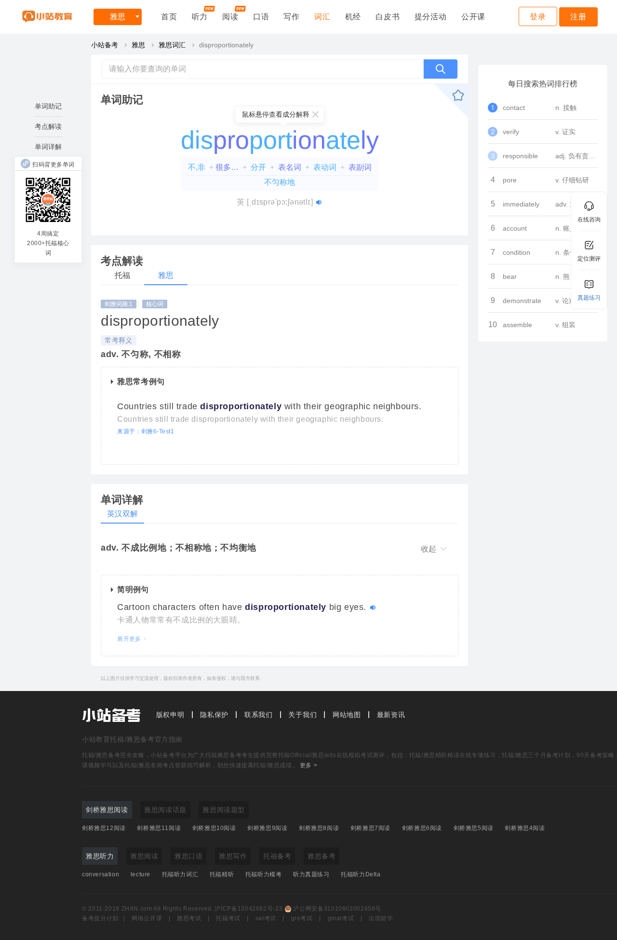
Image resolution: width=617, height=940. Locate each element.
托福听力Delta (360, 874)
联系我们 (258, 715)
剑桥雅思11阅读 (159, 828)
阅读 (230, 17)
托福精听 (222, 874)
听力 (200, 17)
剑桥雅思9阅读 (267, 828)
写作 (291, 17)
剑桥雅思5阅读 (474, 828)
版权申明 (170, 715)
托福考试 (228, 918)
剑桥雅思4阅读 (525, 828)
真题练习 (589, 297)
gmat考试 (341, 918)
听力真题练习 (311, 874)
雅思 (117, 17)
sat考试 (265, 918)
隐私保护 (214, 715)
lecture (140, 874)
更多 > (308, 765)
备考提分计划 (100, 918)
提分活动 (431, 17)
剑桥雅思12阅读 (104, 828)
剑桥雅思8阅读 (319, 828)
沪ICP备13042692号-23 (248, 908)
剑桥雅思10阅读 (214, 828)
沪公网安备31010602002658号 (337, 908)
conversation (100, 874)
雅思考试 (189, 918)
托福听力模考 (263, 874)
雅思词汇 (172, 45)
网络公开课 (147, 918)
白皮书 (388, 17)
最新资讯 (391, 715)
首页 (169, 17)
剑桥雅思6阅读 (422, 828)
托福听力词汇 (180, 874)
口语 (261, 17)
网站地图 (347, 715)
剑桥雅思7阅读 (370, 828)
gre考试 (302, 918)
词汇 (322, 17)
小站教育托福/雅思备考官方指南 (132, 739)
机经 (353, 17)
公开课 (473, 17)
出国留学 (381, 918)
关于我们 (302, 715)
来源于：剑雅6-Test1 (145, 431)
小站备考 (104, 45)
